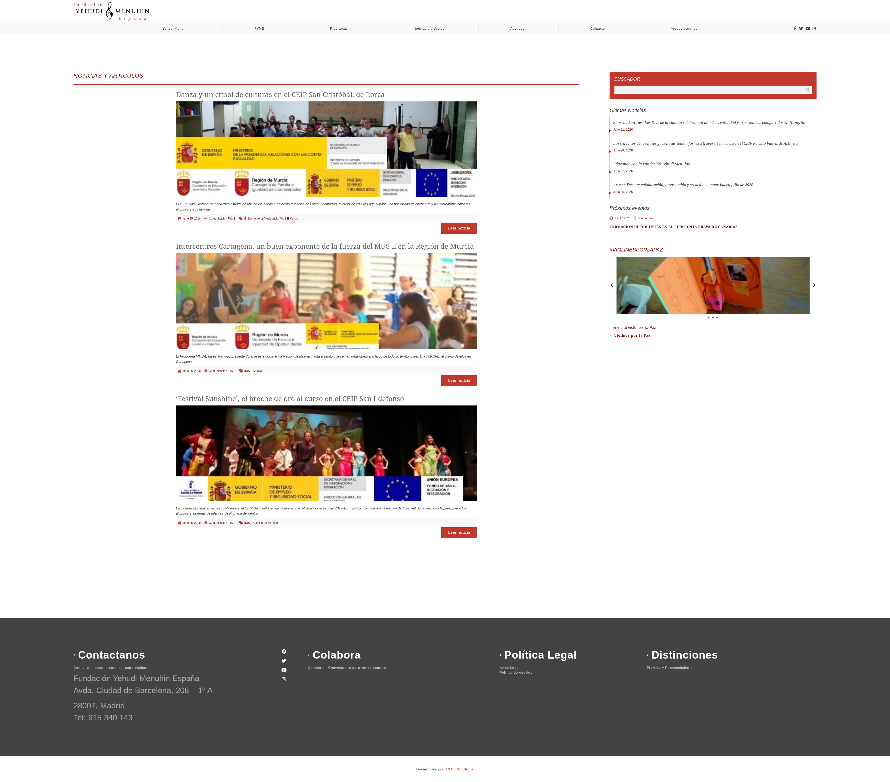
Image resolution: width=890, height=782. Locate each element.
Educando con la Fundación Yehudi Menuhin (651, 164)
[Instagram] (814, 28)
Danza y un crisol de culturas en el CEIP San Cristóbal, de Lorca (280, 95)
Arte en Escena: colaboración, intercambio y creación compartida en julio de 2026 (683, 185)
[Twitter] (801, 28)
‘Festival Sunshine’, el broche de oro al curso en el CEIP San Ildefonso (290, 399)
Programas (339, 28)
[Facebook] (284, 651)
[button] (612, 285)
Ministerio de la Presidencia (261, 218)
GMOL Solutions (459, 769)
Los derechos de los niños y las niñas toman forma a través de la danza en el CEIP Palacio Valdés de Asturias (705, 143)
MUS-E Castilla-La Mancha (261, 522)
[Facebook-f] (794, 28)
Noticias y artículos (429, 28)
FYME (259, 28)
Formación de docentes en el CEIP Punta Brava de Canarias (674, 227)
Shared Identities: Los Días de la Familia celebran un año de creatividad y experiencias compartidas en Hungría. (709, 122)
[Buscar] (808, 90)
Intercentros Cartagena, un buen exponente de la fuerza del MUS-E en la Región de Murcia (325, 246)
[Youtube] (807, 28)
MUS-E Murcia (289, 218)
